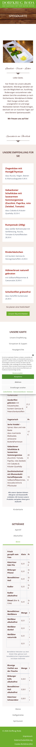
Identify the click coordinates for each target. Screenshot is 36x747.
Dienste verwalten (17, 373)
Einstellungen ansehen (18, 388)
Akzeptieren (18, 377)
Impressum (30, 391)
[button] (33, 355)
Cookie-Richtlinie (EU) (23, 744)
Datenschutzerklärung (19, 391)
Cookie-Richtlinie (7, 391)
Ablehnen (18, 382)
